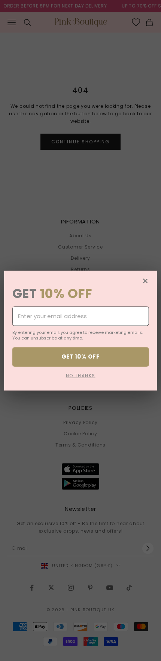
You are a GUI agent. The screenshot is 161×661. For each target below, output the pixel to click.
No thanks (80, 375)
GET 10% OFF (80, 356)
